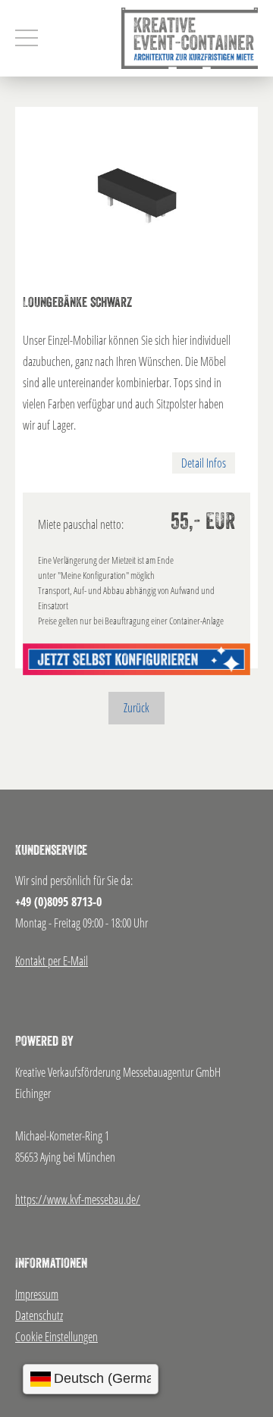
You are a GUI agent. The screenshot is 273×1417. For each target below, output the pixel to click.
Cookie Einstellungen (56, 1336)
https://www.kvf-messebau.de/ (77, 1199)
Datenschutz (39, 1315)
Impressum (36, 1294)
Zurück (136, 707)
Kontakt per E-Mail (51, 960)
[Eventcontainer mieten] (189, 38)
